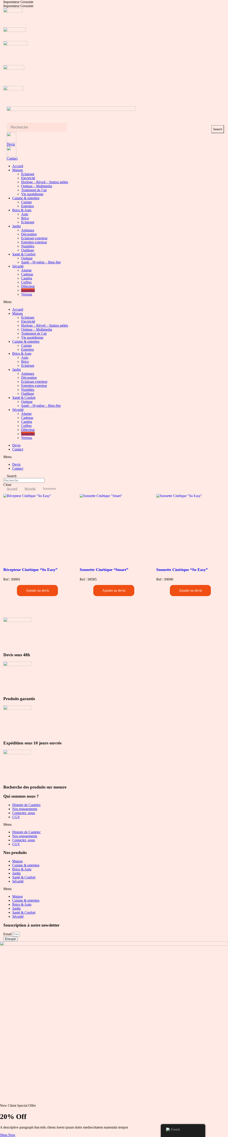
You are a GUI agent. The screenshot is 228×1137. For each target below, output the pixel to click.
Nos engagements (24, 809)
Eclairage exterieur (34, 238)
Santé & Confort (23, 254)
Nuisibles (27, 246)
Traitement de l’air (34, 190)
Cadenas (27, 274)
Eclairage (27, 222)
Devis (11, 144)
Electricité (28, 178)
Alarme (26, 270)
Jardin (16, 226)
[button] (114, 302)
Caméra (26, 278)
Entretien (27, 206)
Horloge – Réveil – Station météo (44, 182)
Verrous (26, 294)
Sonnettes (28, 290)
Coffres (26, 282)
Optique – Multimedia (36, 186)
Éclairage (27, 174)
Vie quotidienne (32, 194)
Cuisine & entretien (25, 198)
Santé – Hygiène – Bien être (41, 262)
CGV (16, 817)
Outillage (27, 250)
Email (7, 934)
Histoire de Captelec (26, 805)
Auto (24, 214)
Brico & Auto (21, 210)
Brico (25, 218)
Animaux (27, 230)
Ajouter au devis (37, 590)
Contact (12, 158)
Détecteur (28, 286)
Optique (27, 258)
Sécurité (18, 266)
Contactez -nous (23, 813)
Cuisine (26, 202)
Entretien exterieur (34, 242)
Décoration (29, 234)
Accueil (17, 166)
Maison (17, 170)
